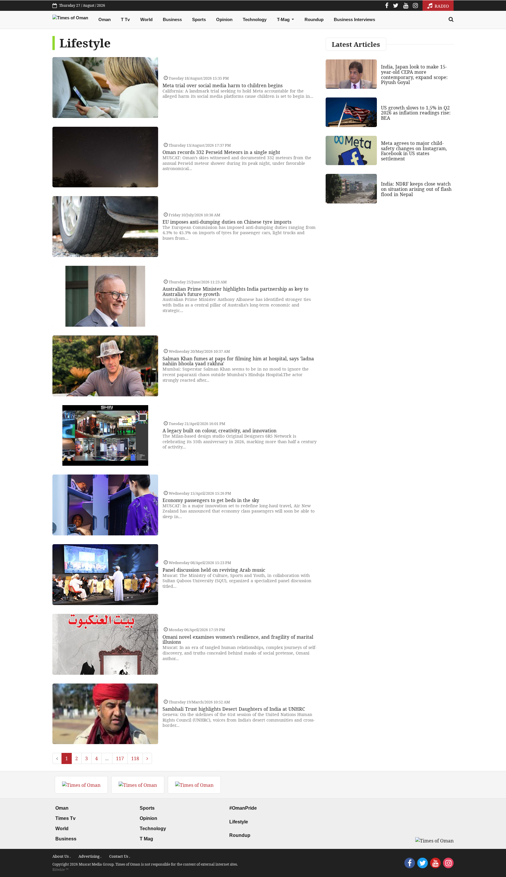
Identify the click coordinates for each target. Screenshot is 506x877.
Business (172, 19)
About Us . (61, 856)
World (146, 19)
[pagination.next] (147, 758)
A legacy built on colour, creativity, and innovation (219, 430)
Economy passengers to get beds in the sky (211, 500)
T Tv (125, 19)
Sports (199, 19)
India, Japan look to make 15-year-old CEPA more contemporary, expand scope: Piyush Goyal (414, 74)
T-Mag (284, 19)
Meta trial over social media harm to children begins (223, 85)
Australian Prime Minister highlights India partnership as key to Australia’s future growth (235, 291)
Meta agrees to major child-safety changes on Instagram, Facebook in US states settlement (414, 151)
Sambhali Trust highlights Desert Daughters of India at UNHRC (234, 709)
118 (135, 758)
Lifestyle (238, 821)
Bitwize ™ (60, 869)
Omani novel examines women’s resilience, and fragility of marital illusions (238, 639)
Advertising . (89, 856)
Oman (104, 19)
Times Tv (65, 818)
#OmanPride (243, 808)
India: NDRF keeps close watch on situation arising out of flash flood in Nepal (416, 189)
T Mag (146, 838)
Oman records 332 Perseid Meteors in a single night (221, 152)
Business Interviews (354, 19)
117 (120, 758)
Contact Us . (119, 856)
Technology (254, 19)
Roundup (314, 19)
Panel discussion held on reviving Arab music (214, 570)
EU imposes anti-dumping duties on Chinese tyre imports (227, 222)
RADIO (441, 6)
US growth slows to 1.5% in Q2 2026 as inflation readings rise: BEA (416, 113)
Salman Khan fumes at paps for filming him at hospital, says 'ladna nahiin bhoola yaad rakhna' (238, 361)
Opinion (224, 19)
